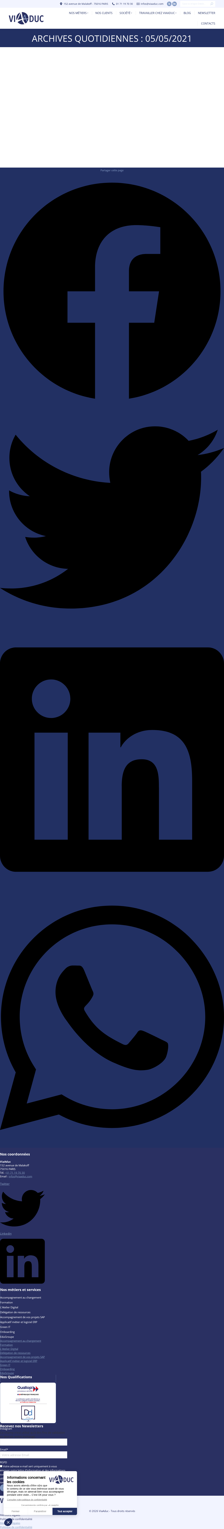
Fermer (16, 1511)
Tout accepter (64, 1511)
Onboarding (7, 1332)
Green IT (5, 1327)
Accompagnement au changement (20, 1297)
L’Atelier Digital (9, 1307)
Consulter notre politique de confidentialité (27, 1500)
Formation (6, 1302)
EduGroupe (7, 1336)
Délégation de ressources (15, 1312)
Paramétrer (40, 1511)
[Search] (211, 4)
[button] (8, 1522)
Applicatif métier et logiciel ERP (18, 1322)
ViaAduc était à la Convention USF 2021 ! (44, 152)
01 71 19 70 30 (15, 1172)
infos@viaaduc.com (152, 3)
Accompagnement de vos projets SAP (22, 1317)
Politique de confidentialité (16, 1519)
